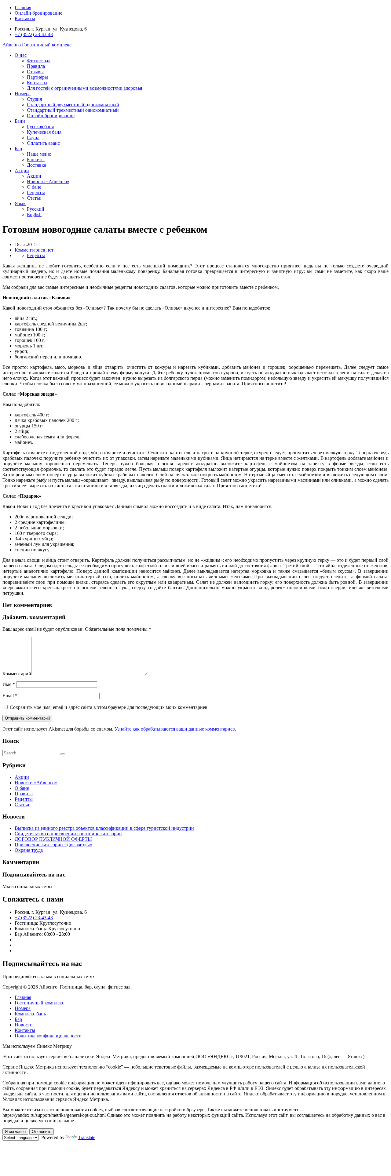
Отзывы (35, 71)
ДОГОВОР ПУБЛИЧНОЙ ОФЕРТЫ (53, 839)
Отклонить (41, 1131)
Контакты (25, 18)
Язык (20, 203)
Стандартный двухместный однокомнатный (73, 104)
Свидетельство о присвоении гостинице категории (68, 833)
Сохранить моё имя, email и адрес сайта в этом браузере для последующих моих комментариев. (109, 707)
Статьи (34, 198)
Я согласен (15, 1131)
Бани (20, 121)
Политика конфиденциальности (48, 1035)
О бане (34, 187)
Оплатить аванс (43, 143)
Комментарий (16, 673)
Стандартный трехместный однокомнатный (73, 110)
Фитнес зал (38, 60)
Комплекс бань (30, 1013)
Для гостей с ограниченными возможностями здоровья (84, 88)
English (34, 214)
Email (9, 695)
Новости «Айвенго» (48, 181)
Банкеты (36, 159)
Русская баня (40, 126)
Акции (22, 170)
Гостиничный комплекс (39, 1002)
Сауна (33, 137)
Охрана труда (29, 850)
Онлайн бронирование (38, 13)
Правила (36, 66)
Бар (18, 148)
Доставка (36, 165)
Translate (86, 1137)
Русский (35, 209)
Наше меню (39, 154)
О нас (21, 55)
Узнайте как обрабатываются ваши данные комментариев (175, 728)
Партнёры (37, 77)
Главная (23, 7)
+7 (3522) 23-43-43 (34, 34)
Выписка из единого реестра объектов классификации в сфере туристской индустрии (104, 828)
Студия (34, 99)
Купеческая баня (44, 132)
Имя (8, 684)
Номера (23, 93)
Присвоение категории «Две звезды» (53, 844)
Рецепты (36, 192)
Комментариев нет (34, 249)
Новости (24, 1024)
